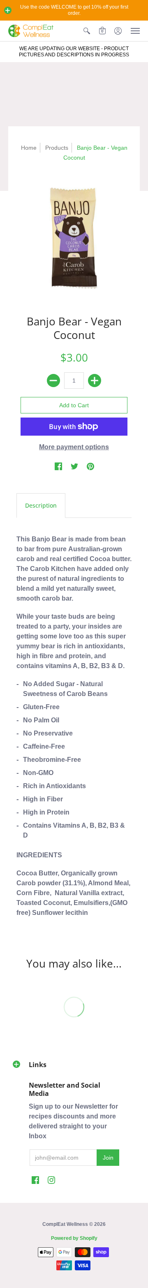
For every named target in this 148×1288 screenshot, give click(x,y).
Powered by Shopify (74, 1238)
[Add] (94, 380)
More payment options (74, 446)
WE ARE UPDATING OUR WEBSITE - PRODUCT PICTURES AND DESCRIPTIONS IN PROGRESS (74, 52)
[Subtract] (53, 380)
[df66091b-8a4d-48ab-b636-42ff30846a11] (74, 236)
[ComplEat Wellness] (30, 31)
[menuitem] (87, 31)
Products (56, 147)
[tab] (40, 505)
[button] (8, 10)
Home (29, 147)
